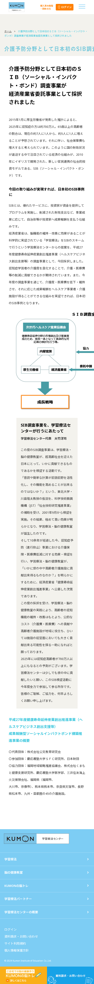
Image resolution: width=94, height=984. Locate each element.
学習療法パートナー (18, 899)
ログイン (66, 7)
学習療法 (10, 859)
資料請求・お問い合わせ (21, 936)
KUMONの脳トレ (16, 886)
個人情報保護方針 (16, 950)
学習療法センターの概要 (21, 912)
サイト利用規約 (15, 943)
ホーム (8, 31)
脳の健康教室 (13, 872)
